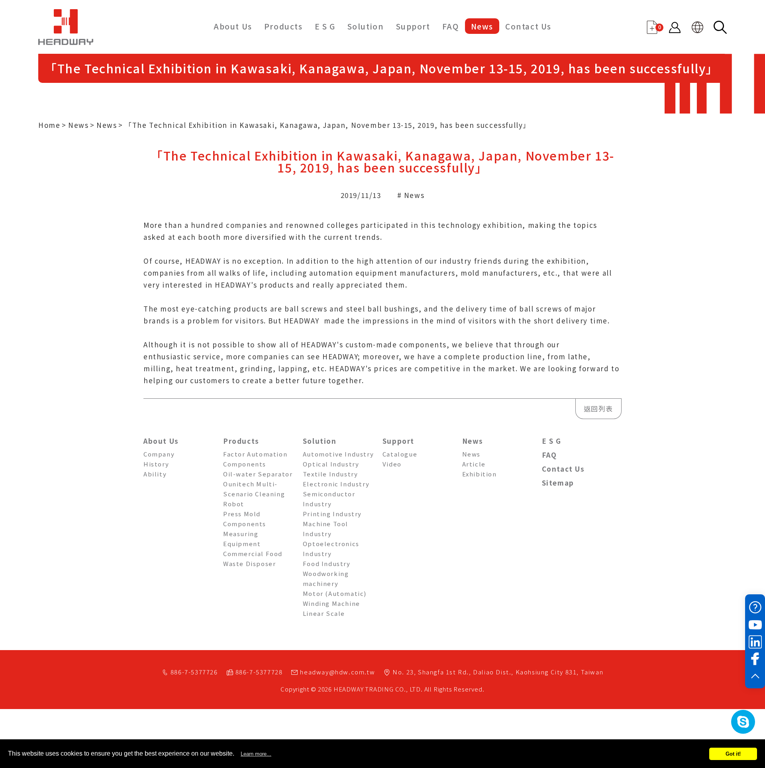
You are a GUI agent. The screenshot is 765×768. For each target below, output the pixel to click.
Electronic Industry (336, 484)
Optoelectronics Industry (331, 548)
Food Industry (327, 563)
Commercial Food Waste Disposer (252, 558)
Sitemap (558, 483)
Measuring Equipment (242, 538)
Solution (365, 26)
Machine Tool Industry (325, 528)
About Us (233, 26)
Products (283, 26)
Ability (155, 474)
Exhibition (479, 474)
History (156, 464)
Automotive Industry (338, 454)
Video (392, 464)
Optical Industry (331, 464)
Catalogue (399, 454)
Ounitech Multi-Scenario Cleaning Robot (254, 494)
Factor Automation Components (255, 459)
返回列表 (598, 408)
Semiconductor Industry (329, 499)
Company (159, 454)
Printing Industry (332, 513)
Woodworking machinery (326, 578)
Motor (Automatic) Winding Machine (335, 598)
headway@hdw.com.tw (337, 672)
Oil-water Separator (257, 474)
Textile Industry (330, 474)
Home (49, 125)
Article (474, 464)
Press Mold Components (244, 518)
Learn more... (256, 754)
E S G (325, 26)
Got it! (733, 754)
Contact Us (528, 26)
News (482, 26)
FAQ (450, 26)
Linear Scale (324, 613)
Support (413, 26)
